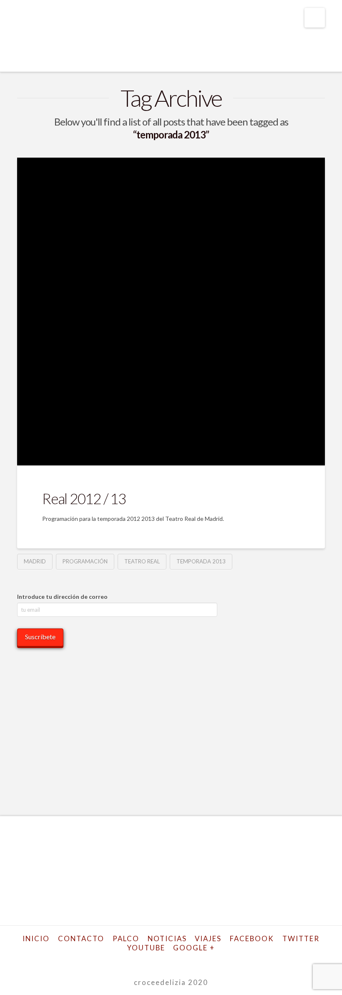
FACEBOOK (252, 938)
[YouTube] (178, 961)
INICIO (36, 938)
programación (85, 561)
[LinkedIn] (164, 961)
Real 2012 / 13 (84, 498)
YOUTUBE (146, 947)
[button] (314, 18)
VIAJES (208, 938)
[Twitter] (135, 961)
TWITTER (300, 938)
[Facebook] (120, 961)
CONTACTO (81, 938)
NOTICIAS (167, 938)
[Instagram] (192, 961)
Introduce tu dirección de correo (62, 596)
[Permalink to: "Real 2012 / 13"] (171, 311)
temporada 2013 (201, 561)
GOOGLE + (194, 947)
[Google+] (149, 961)
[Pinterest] (207, 961)
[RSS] (221, 961)
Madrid (35, 561)
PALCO (126, 938)
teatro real (142, 561)
